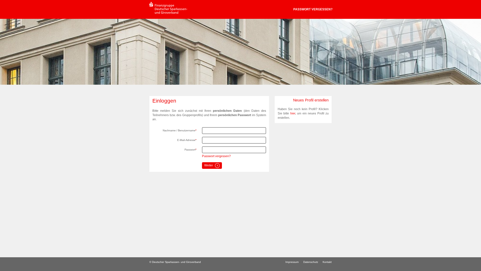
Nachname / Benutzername (179, 130)
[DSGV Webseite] (168, 8)
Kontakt (327, 261)
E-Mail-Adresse (186, 140)
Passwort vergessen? (313, 9)
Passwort (190, 149)
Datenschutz (310, 261)
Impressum (292, 261)
